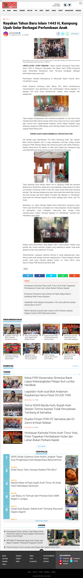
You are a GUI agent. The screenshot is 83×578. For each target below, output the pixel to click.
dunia (54, 10)
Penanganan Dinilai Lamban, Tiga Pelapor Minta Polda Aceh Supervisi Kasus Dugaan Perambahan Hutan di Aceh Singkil (25, 533)
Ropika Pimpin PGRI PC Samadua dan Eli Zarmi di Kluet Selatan (49, 420)
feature (5, 559)
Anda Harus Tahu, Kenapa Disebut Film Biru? (34, 469)
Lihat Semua (41, 446)
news (9, 10)
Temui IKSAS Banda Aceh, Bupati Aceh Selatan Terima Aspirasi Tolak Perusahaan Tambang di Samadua (50, 409)
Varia (29, 572)
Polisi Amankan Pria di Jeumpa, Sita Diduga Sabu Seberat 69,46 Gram (33, 547)
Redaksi (47, 572)
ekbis (47, 10)
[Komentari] (74, 275)
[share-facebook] (58, 33)
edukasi (18, 556)
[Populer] (69, 5)
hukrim (22, 10)
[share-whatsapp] (67, 33)
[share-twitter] (63, 33)
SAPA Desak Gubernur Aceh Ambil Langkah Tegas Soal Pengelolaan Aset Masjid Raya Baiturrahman (36, 458)
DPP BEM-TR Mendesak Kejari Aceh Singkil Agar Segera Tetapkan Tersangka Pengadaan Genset (24, 542)
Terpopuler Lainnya (41, 521)
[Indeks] (65, 5)
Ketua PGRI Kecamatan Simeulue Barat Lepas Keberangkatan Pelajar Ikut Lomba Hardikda (49, 381)
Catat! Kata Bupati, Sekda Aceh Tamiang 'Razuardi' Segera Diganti (37, 510)
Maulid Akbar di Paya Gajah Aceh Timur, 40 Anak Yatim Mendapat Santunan (36, 484)
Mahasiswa (69, 10)
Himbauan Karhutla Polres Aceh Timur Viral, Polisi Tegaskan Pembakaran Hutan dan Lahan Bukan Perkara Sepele (51, 436)
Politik (41, 572)
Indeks (53, 572)
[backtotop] (41, 551)
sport (60, 10)
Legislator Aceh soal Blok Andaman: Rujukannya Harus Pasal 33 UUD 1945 (48, 393)
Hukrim (35, 572)
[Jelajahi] (80, 3)
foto (31, 559)
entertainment (48, 556)
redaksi (46, 561)
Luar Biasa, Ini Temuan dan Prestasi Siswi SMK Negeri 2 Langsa (35, 497)
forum (18, 559)
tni (36, 10)
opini (41, 10)
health (46, 559)
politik (29, 10)
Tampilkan (75, 366)
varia (15, 10)
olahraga (33, 561)
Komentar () (75, 33)
